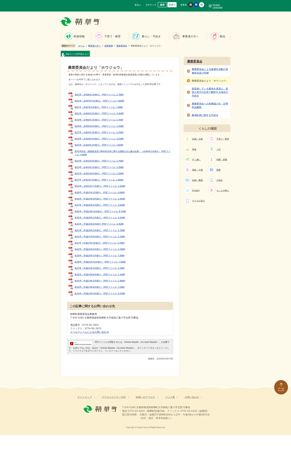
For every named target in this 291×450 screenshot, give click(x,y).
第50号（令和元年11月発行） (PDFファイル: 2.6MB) (100, 186)
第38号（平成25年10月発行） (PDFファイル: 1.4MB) (100, 262)
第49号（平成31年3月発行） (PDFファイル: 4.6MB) (100, 192)
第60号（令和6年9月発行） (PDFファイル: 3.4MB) (99, 113)
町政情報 (79, 36)
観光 (222, 36)
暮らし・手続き (151, 36)
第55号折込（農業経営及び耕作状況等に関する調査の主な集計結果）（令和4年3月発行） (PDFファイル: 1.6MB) (122, 153)
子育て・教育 (112, 36)
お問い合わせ (192, 397)
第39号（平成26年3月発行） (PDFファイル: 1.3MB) (100, 255)
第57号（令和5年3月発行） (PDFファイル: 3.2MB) (99, 132)
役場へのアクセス (145, 397)
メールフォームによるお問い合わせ (89, 332)
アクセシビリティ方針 (114, 397)
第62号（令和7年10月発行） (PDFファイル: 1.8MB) (99, 100)
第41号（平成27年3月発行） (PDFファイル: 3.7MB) (100, 243)
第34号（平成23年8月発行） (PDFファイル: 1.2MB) (100, 287)
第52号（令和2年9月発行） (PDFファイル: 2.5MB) (99, 173)
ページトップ (279, 388)
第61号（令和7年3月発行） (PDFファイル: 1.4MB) (99, 107)
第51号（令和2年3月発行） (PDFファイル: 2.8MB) (99, 180)
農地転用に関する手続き (205, 115)
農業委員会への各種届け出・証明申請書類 (210, 105)
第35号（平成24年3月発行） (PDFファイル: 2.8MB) (100, 280)
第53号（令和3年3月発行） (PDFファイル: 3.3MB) (99, 167)
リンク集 (170, 397)
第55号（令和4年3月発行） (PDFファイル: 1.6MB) (99, 145)
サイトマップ (84, 397)
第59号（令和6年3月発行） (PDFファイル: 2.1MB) (99, 119)
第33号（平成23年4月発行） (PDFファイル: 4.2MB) (100, 293)
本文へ (138, 4)
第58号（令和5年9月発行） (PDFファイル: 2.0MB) (99, 126)
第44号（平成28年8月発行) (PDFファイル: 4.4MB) (99, 224)
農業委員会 (122, 45)
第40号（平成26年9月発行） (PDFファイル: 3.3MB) (100, 249)
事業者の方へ (190, 36)
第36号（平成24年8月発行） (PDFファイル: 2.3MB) (100, 274)
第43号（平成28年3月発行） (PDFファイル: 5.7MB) (100, 230)
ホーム (81, 45)
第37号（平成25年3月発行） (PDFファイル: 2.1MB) (100, 268)
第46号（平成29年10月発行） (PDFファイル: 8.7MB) (100, 211)
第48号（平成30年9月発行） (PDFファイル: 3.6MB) (100, 198)
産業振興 (108, 45)
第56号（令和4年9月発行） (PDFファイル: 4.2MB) (99, 138)
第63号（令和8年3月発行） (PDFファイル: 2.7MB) (99, 94)
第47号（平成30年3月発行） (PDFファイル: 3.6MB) (100, 205)
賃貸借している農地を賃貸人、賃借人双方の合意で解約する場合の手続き (210, 92)
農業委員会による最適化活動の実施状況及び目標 (210, 71)
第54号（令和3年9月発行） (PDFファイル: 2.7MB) (99, 161)
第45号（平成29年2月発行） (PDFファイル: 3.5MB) (100, 217)
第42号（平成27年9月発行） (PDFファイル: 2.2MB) (100, 236)
